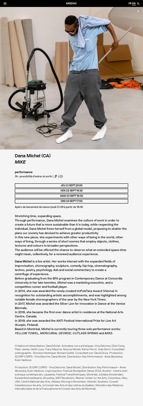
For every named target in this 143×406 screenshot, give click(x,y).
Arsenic (71, 3)
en (134, 3)
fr (130, 3)
